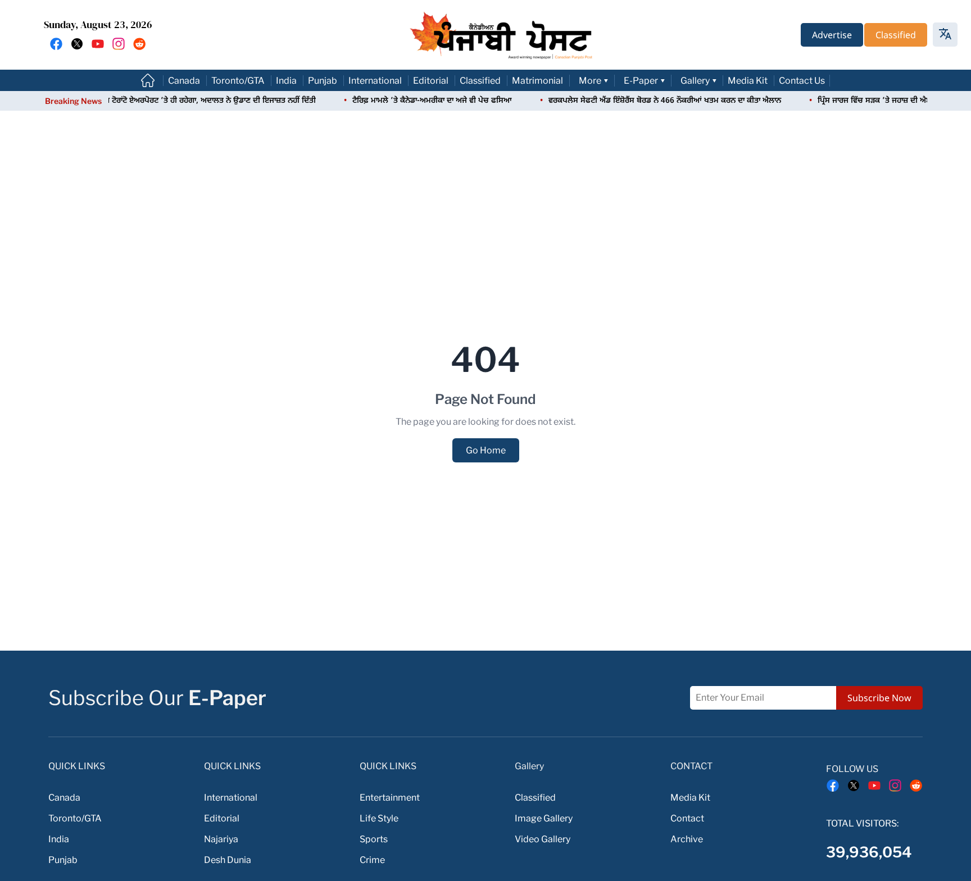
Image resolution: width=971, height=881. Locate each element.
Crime (372, 860)
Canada (184, 80)
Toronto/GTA (238, 80)
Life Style (379, 818)
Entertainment (390, 797)
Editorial (430, 80)
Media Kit (748, 80)
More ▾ (594, 80)
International (375, 80)
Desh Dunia (227, 860)
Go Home (486, 450)
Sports (374, 839)
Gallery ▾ (699, 80)
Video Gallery (542, 839)
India (286, 80)
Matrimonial (537, 80)
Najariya (221, 839)
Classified (480, 80)
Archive (686, 839)
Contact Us (802, 80)
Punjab (322, 80)
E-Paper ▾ (645, 80)
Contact (687, 818)
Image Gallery (544, 818)
